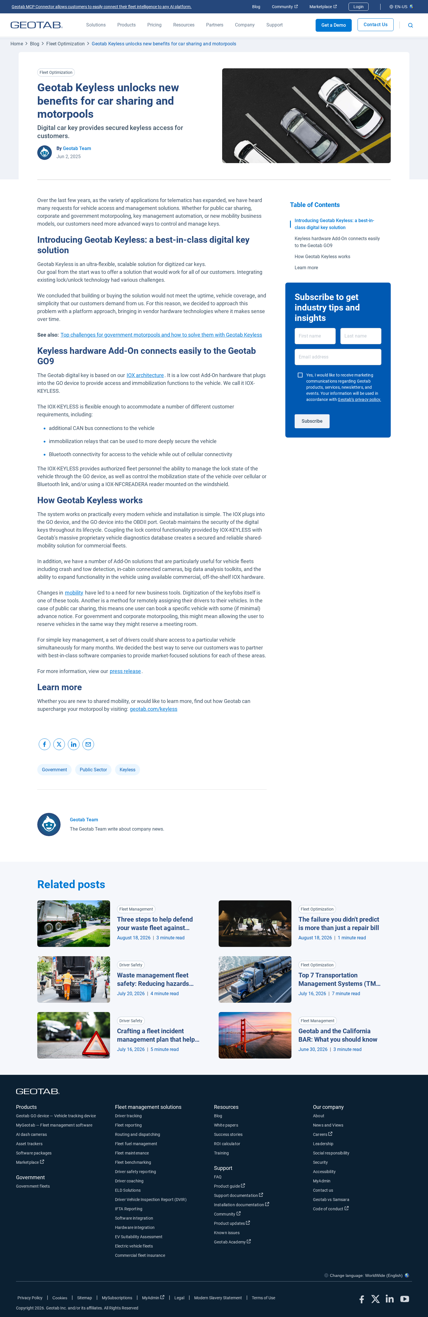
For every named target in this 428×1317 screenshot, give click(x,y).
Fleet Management (136, 909)
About (318, 1115)
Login (358, 6)
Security (320, 1162)
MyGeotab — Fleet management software (54, 1125)
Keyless (127, 769)
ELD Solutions (128, 1190)
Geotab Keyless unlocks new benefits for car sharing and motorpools (164, 44)
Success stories (228, 1134)
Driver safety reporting (135, 1171)
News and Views (328, 1125)
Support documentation (257, 1195)
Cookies (59, 1297)
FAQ (218, 1177)
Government (54, 769)
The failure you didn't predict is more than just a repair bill (338, 923)
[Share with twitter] (59, 744)
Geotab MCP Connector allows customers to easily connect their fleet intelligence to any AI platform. (102, 6)
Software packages (34, 1153)
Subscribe (312, 421)
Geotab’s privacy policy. (359, 399)
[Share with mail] (88, 744)
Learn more (306, 267)
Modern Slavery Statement (218, 1297)
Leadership (323, 1143)
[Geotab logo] (36, 25)
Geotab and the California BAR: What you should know (337, 1035)
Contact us (323, 1190)
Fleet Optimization (65, 44)
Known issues (227, 1232)
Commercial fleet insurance (140, 1255)
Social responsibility (331, 1153)
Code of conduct (349, 1208)
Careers (341, 1134)
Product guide (248, 1186)
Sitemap (84, 1297)
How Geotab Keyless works (322, 256)
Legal (179, 1297)
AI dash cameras (31, 1134)
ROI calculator (227, 1143)
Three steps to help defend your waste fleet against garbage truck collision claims (155, 924)
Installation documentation (260, 1204)
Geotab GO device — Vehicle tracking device (56, 1115)
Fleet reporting (128, 1125)
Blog (256, 6)
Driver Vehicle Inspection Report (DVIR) (151, 1199)
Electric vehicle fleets (134, 1246)
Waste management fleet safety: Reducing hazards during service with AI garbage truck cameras (153, 980)
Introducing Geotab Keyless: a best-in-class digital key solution (334, 224)
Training (221, 1153)
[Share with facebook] (44, 744)
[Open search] (410, 25)
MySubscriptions (117, 1297)
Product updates (251, 1223)
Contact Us (376, 24)
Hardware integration (135, 1227)
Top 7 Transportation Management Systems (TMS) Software (340, 980)
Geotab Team (77, 148)
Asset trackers (29, 1143)
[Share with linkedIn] (73, 744)
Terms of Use (263, 1297)
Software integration (134, 1218)
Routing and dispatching (137, 1134)
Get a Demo (333, 25)
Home (16, 44)
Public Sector (93, 769)
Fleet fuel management (136, 1143)
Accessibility (324, 1171)
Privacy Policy (30, 1297)
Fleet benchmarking (133, 1162)
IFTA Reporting (128, 1209)
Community (285, 6)
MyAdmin (321, 1181)
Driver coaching (129, 1181)
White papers (226, 1125)
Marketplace (323, 6)
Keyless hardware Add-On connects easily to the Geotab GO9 (337, 242)
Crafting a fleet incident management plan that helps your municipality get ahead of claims (157, 1035)
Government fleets (33, 1186)
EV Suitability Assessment (139, 1236)
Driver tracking (128, 1115)
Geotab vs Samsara (331, 1199)
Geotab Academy (251, 1241)
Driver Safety (130, 965)
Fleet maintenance (132, 1153)
